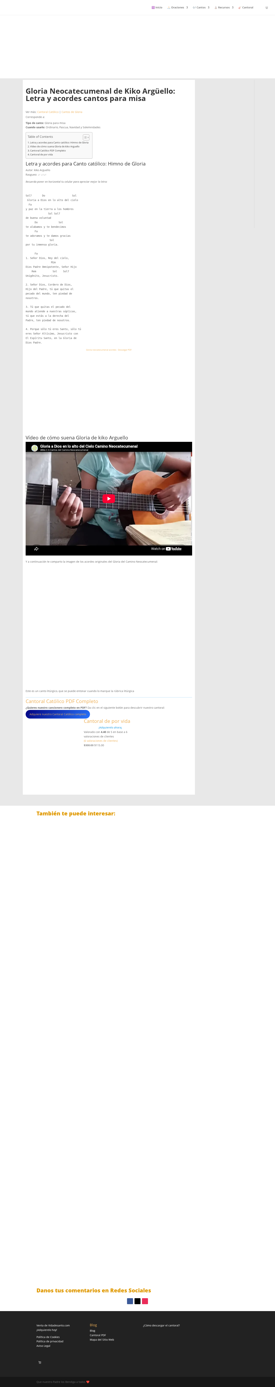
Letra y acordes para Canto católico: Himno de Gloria (59, 142)
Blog (92, 1330)
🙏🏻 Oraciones (175, 7)
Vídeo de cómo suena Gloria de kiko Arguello (55, 146)
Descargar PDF (125, 349)
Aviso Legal (43, 1346)
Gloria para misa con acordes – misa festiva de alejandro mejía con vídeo (98, 1106)
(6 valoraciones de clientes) (101, 740)
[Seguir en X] (137, 1301)
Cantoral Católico (48, 112)
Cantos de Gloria (72, 112)
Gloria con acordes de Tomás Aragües (70, 1258)
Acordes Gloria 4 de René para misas (69, 954)
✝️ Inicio (157, 7)
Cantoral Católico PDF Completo (48, 150)
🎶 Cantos (199, 7)
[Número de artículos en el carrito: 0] (39, 1362)
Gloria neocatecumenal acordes (101, 349)
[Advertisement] (137, 46)
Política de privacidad (49, 1341)
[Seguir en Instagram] (145, 1301)
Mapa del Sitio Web (102, 1339)
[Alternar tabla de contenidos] (84, 137)
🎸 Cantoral (245, 7)
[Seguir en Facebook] (130, 1301)
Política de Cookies (48, 1337)
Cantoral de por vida (41, 154)
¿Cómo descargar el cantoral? (161, 1325)
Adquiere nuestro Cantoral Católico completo (58, 714)
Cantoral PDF (98, 1335)
